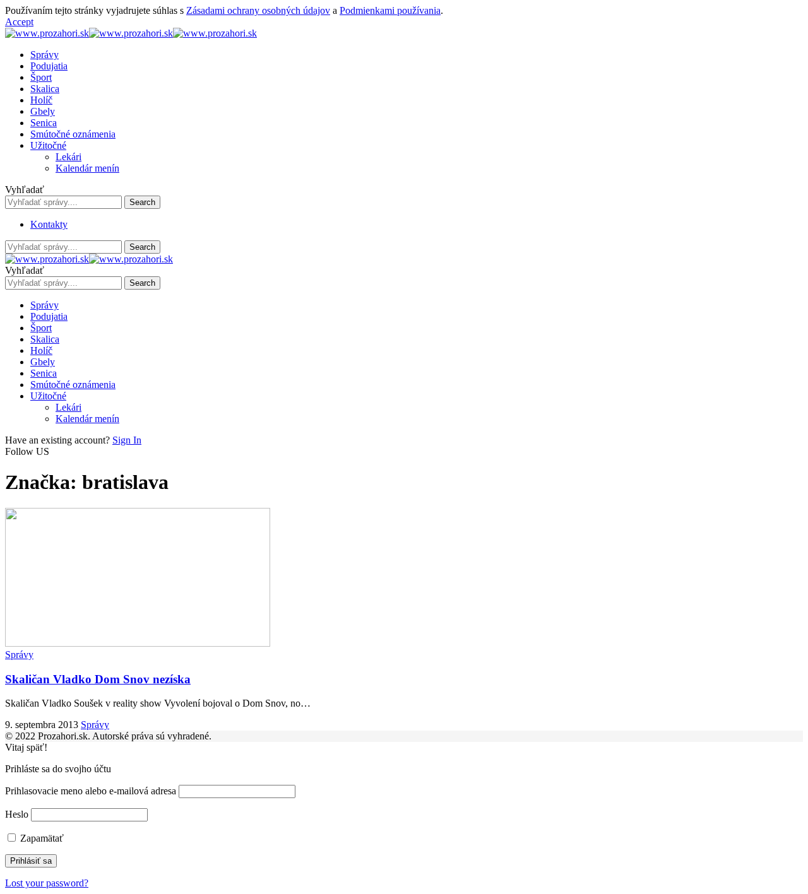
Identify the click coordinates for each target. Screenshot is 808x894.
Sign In (126, 440)
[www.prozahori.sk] (131, 33)
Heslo (16, 814)
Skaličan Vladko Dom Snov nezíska (98, 679)
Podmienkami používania (390, 10)
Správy (19, 654)
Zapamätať (41, 838)
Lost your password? (46, 883)
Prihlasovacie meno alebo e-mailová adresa (90, 790)
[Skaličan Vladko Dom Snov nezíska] (137, 643)
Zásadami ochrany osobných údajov (258, 10)
